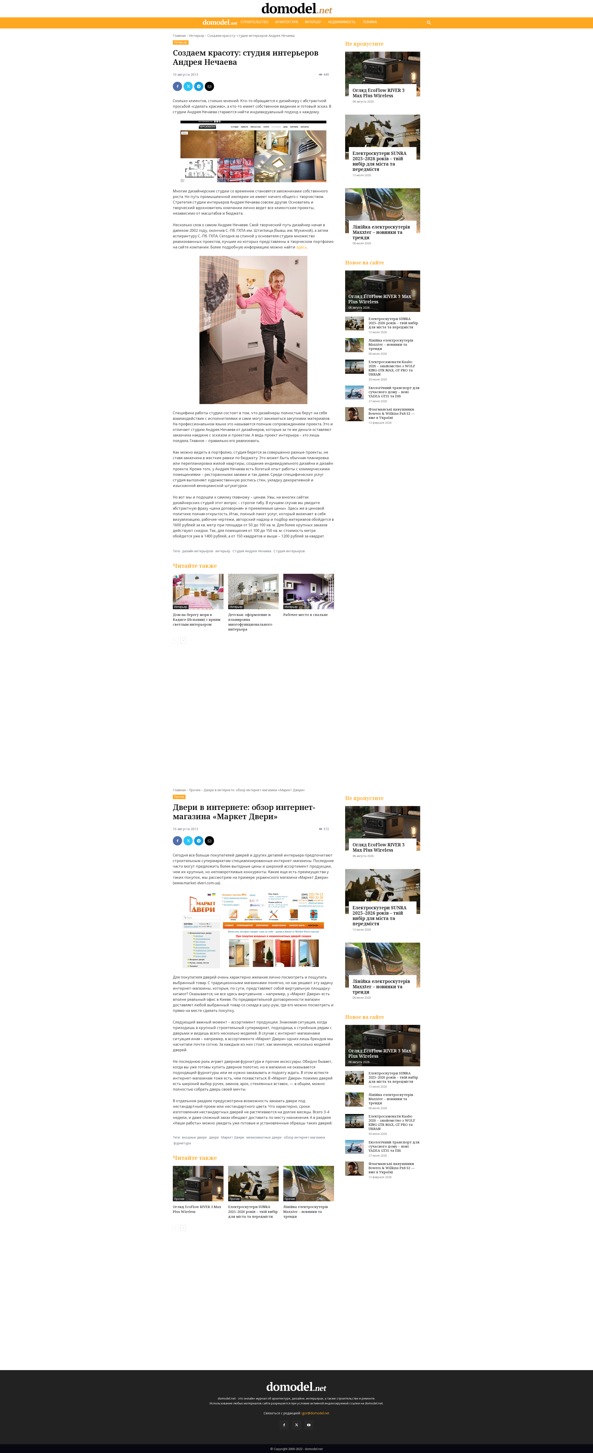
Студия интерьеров (289, 551)
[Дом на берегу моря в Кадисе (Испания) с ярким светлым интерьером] (198, 591)
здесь (301, 247)
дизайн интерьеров (197, 551)
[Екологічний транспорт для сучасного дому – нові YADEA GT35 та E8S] (354, 393)
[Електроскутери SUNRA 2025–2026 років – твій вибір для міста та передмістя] (382, 137)
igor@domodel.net (315, 1413)
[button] (429, 22)
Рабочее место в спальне (305, 614)
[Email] (209, 86)
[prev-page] (176, 641)
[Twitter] (188, 86)
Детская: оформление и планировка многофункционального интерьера (250, 621)
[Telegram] (198, 86)
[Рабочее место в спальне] (308, 591)
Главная (179, 35)
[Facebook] (177, 86)
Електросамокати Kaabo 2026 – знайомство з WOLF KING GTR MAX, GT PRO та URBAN (392, 368)
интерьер (222, 551)
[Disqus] (253, 713)
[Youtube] (308, 1424)
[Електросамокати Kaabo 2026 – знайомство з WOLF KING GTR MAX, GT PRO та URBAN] (354, 367)
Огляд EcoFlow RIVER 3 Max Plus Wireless (379, 93)
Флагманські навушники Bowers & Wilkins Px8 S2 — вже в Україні (392, 413)
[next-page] (183, 641)
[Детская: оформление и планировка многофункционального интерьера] (253, 591)
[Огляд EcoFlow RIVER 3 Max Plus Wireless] (382, 74)
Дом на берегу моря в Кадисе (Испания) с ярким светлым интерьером (196, 619)
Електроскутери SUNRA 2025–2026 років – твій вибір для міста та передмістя (380, 161)
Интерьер (196, 35)
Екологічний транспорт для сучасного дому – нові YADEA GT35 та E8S (394, 391)
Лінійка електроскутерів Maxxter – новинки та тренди (381, 232)
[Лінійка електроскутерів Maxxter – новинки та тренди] (382, 210)
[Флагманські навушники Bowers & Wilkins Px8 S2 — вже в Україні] (354, 414)
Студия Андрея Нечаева (252, 551)
